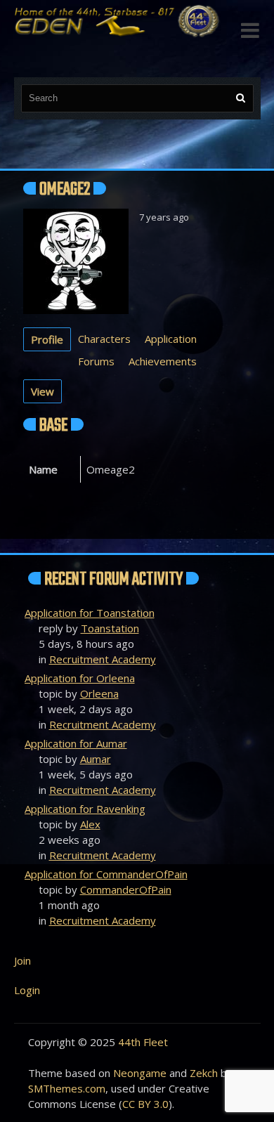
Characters (104, 339)
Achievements (163, 361)
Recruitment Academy (102, 659)
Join (22, 960)
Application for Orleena (80, 678)
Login (27, 990)
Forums (96, 361)
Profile (47, 339)
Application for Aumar (76, 743)
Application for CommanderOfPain (106, 874)
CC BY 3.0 (145, 1104)
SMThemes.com (66, 1088)
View (42, 391)
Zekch (204, 1073)
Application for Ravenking (85, 809)
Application (171, 339)
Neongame (140, 1073)
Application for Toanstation (90, 613)
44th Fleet (143, 1042)
